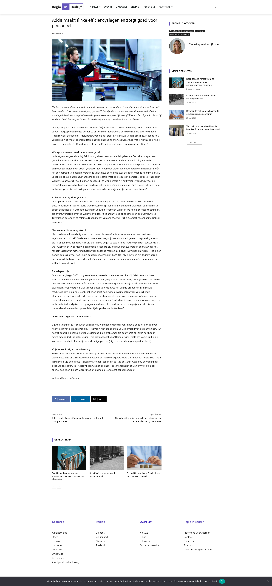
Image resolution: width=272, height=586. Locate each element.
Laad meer (193, 142)
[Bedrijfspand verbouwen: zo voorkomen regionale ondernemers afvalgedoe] (69, 458)
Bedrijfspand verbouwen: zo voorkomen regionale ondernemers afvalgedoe (68, 476)
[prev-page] (54, 487)
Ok (222, 581)
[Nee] (268, 581)
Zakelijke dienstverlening (179, 34)
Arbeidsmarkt (175, 31)
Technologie (200, 31)
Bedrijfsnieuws (187, 31)
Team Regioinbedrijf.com (204, 44)
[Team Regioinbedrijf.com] (177, 46)
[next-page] (59, 487)
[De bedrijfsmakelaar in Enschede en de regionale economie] (144, 458)
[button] (216, 7)
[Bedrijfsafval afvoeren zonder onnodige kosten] (107, 458)
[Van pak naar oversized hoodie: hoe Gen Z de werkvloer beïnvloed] (176, 130)
